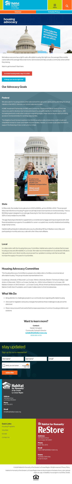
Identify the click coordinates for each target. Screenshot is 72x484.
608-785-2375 (43, 445)
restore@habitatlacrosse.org (47, 450)
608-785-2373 (8, 404)
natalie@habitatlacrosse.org (36, 333)
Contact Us (5, 437)
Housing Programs (8, 426)
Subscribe (10, 372)
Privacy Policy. (65, 467)
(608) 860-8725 (36, 335)
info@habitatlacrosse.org (12, 412)
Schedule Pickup (54, 12)
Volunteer (18, 12)
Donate (4, 434)
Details (68, 472)
